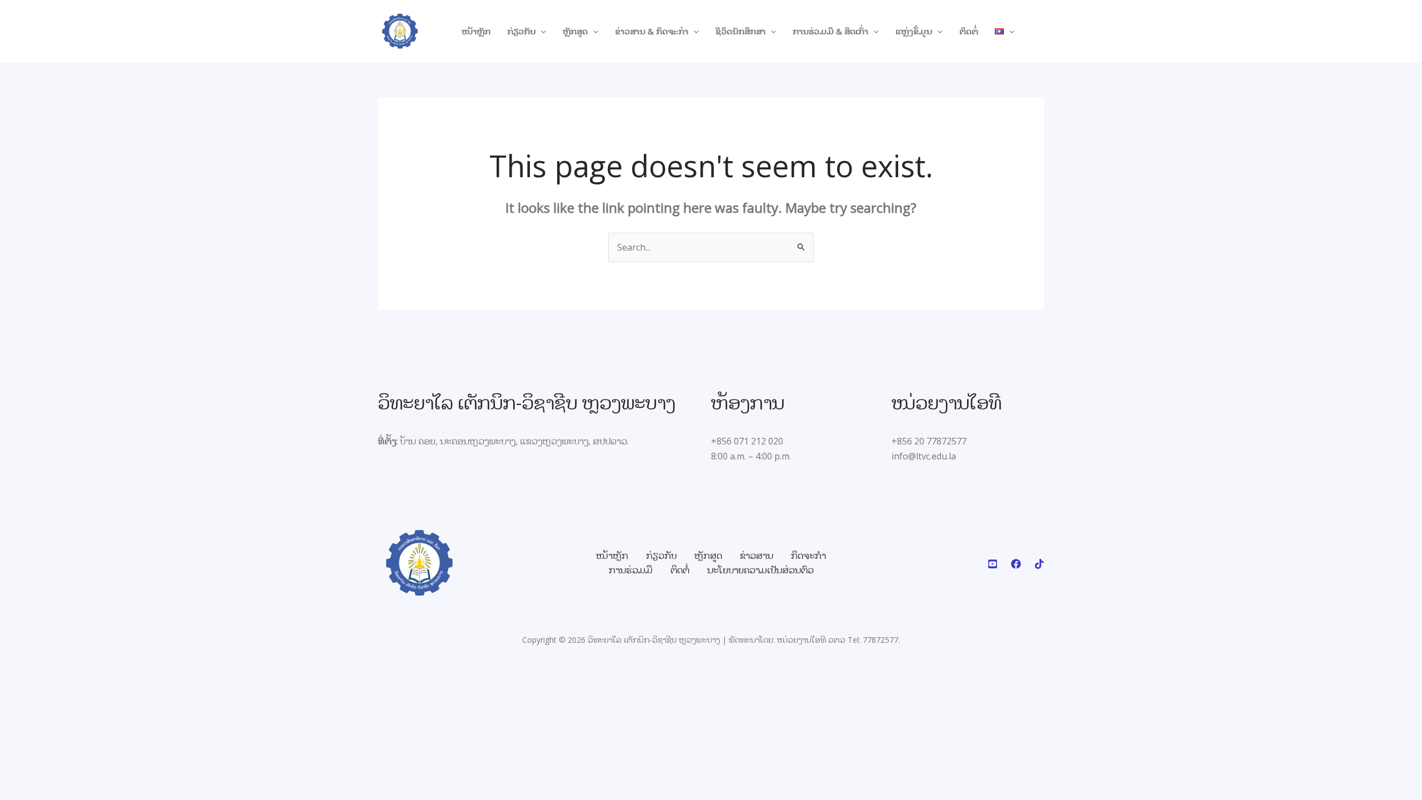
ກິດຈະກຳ (808, 555)
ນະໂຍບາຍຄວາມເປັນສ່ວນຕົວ (760, 570)
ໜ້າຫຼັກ (476, 31)
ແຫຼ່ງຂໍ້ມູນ (913, 31)
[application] (540, 31)
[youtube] (993, 564)
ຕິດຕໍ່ (968, 31)
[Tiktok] (1039, 564)
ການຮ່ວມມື (631, 570)
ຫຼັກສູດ (575, 31)
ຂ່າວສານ (756, 555)
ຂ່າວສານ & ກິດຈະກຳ (651, 31)
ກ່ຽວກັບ (521, 31)
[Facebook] (1016, 564)
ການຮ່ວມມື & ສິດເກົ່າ (830, 31)
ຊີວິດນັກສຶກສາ (740, 31)
